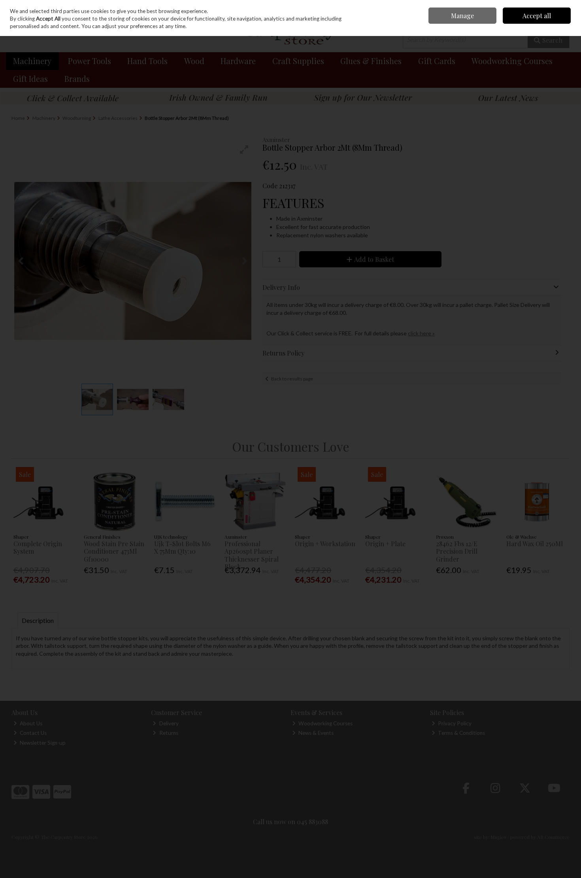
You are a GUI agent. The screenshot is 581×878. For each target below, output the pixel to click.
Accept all (537, 15)
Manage (462, 15)
